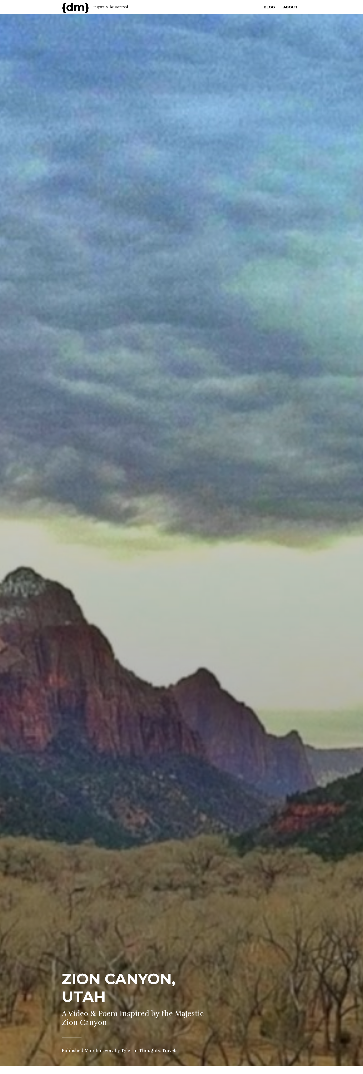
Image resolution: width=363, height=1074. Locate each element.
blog (269, 7)
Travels (169, 1050)
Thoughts (149, 1050)
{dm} (75, 7)
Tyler (126, 1050)
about (290, 7)
